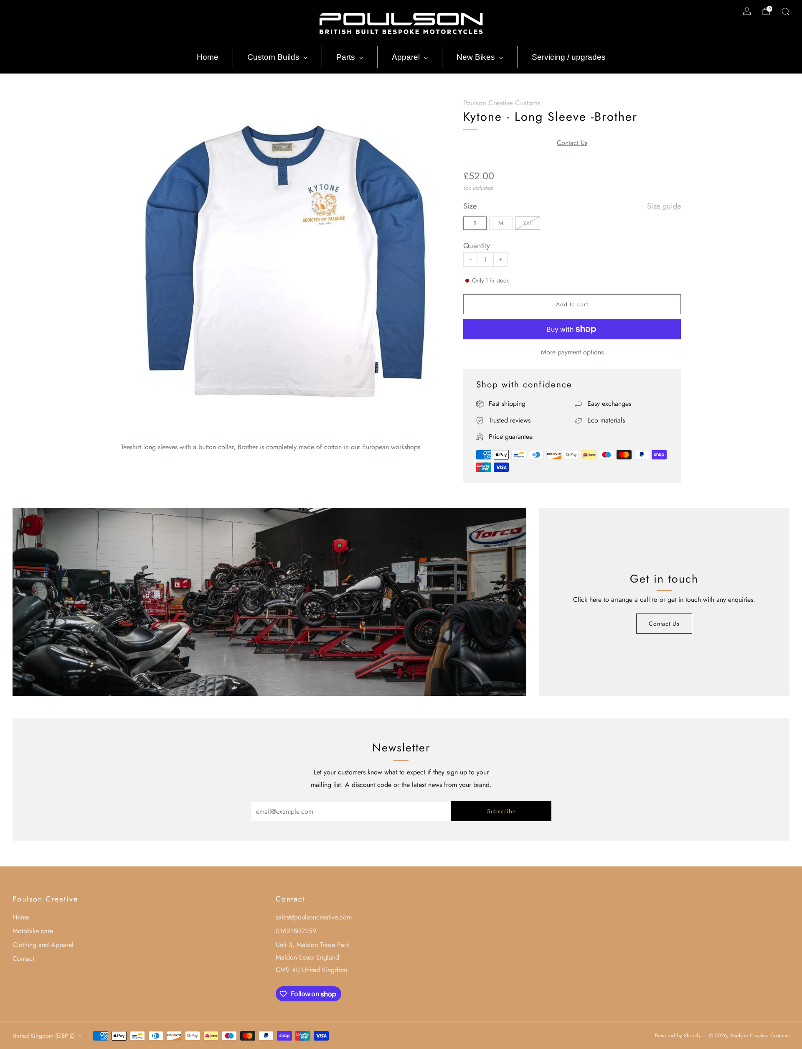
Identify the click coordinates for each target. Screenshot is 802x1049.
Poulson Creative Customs (502, 103)
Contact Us (572, 143)
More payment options (572, 352)
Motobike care (33, 931)
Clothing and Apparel (43, 945)
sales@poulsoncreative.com (314, 917)
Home (21, 917)
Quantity (476, 245)
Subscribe (501, 811)
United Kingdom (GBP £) (44, 1035)
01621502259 (296, 931)
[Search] (785, 11)
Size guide (664, 206)
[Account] (747, 11)
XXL (527, 223)
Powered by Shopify (678, 1035)
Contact (23, 958)
